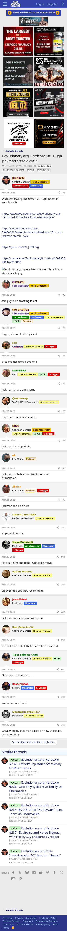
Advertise (8, 917)
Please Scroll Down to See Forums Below (33, 12)
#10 (63, 527)
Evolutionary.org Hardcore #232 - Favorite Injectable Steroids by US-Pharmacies (35, 763)
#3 (64, 327)
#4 (64, 355)
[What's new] (62, 4)
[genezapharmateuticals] (49, 41)
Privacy (19, 917)
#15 (63, 669)
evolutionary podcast (13, 169)
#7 (64, 440)
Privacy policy (43, 924)
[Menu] (5, 4)
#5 (64, 383)
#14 (63, 639)
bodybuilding (44, 165)
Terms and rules (25, 924)
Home (6, 927)
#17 (63, 724)
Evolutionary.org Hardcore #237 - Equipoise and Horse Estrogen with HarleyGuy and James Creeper (35, 832)
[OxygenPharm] (49, 133)
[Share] (59, 193)
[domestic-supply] (18, 71)
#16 (63, 697)
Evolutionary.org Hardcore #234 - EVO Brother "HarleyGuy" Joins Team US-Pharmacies (36, 809)
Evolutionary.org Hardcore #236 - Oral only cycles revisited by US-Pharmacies (36, 786)
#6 (64, 411)
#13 (63, 612)
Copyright (27, 921)
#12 (63, 584)
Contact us (8, 924)
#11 (63, 556)
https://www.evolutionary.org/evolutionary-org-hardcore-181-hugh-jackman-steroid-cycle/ (31, 215)
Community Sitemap (47, 921)
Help (55, 924)
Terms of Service (11, 921)
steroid (30, 169)
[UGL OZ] (18, 102)
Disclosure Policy (48, 917)
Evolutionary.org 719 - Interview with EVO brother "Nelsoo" (35, 853)
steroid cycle (43, 169)
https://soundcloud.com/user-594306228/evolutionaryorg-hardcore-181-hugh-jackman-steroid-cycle (32, 232)
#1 (64, 192)
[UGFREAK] (49, 102)
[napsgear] (18, 41)
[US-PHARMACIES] (49, 71)
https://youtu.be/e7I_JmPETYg (20, 247)
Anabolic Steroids (29, 771)
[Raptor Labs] (18, 133)
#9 (64, 499)
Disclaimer (30, 917)
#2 (64, 294)
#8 (64, 468)
